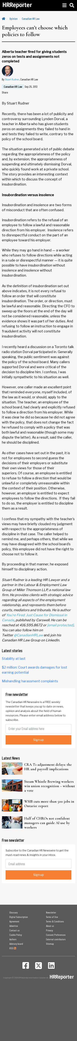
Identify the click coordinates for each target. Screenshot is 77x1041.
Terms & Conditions (55, 921)
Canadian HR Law (31, 18)
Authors (12, 939)
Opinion (14, 18)
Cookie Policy (15, 934)
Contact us (14, 930)
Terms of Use (52, 916)
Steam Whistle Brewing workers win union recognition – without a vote (49, 786)
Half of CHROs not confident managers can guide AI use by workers (47, 823)
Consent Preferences (56, 934)
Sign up (38, 740)
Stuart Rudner (12, 79)
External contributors (56, 939)
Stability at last (13, 659)
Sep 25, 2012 (31, 86)
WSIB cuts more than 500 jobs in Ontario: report (49, 803)
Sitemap (50, 943)
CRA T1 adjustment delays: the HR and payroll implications (48, 766)
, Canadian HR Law (28, 79)
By (20, 79)
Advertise (13, 925)
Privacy (49, 930)
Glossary (13, 912)
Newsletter (51, 912)
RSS (11, 948)
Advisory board (16, 943)
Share (5, 92)
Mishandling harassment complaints (30, 681)
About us (50, 925)
